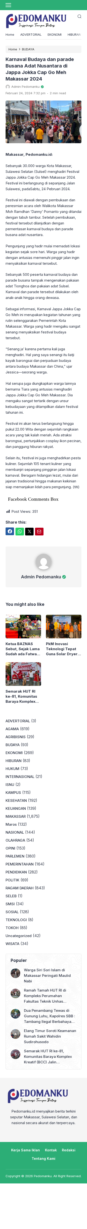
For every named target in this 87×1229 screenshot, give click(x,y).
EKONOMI (55, 34)
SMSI (10, 904)
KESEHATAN (16, 800)
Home (10, 34)
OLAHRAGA (15, 840)
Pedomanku (43, 1176)
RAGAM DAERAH (20, 888)
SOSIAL (12, 912)
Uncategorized (19, 935)
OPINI (10, 848)
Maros (11, 824)
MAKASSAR (16, 816)
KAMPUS (13, 792)
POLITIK (12, 880)
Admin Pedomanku (41, 576)
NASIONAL (15, 832)
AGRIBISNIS (16, 737)
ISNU (10, 784)
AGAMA (12, 729)
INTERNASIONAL (20, 776)
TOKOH (12, 927)
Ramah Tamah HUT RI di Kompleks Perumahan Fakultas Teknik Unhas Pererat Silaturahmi (45, 996)
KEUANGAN (16, 808)
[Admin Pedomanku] (43, 570)
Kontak (51, 1150)
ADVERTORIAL (31, 34)
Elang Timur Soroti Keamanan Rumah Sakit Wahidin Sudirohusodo (50, 1036)
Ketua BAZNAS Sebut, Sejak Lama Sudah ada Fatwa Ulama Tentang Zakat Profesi (23, 649)
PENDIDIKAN (16, 872)
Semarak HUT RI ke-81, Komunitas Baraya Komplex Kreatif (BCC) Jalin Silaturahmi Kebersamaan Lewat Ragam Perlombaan (22, 696)
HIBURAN (74, 34)
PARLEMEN (15, 856)
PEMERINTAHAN (20, 864)
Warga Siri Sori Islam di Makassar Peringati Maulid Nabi (47, 975)
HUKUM (12, 768)
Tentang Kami (43, 1158)
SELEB (11, 896)
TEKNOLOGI (16, 920)
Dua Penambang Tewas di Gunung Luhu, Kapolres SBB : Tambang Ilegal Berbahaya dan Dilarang (49, 1016)
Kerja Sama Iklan (25, 1150)
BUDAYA (13, 745)
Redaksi (68, 1150)
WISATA (12, 943)
